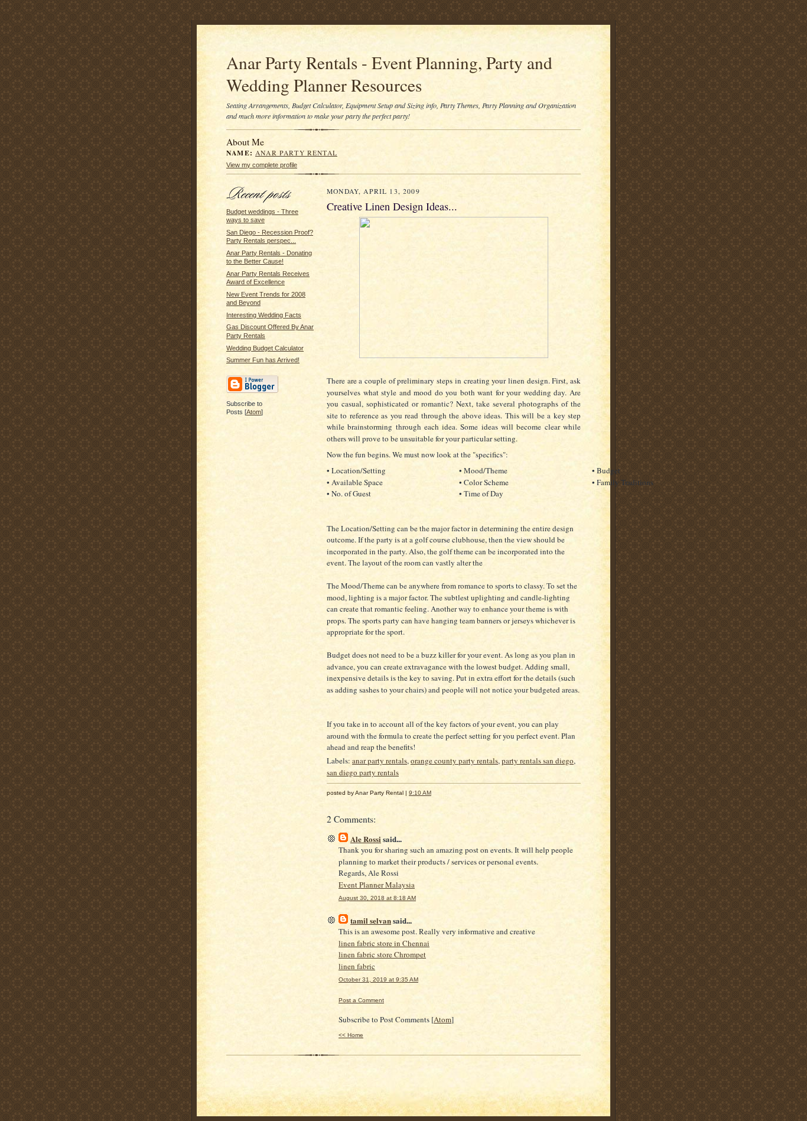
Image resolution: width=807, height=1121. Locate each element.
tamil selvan (370, 920)
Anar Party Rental (296, 152)
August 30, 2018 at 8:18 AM (377, 898)
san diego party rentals (363, 772)
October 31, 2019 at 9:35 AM (378, 979)
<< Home (351, 1035)
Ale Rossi (365, 838)
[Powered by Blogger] (252, 391)
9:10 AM (420, 792)
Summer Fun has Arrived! (263, 359)
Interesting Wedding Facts (263, 315)
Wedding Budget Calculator (265, 348)
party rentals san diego (538, 760)
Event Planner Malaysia (377, 884)
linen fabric (357, 966)
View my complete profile (261, 164)
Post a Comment (361, 1000)
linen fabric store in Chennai (384, 943)
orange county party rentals (454, 760)
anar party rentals (379, 760)
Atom (253, 411)
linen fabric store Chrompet (382, 954)
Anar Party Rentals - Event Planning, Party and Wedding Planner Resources (389, 73)
